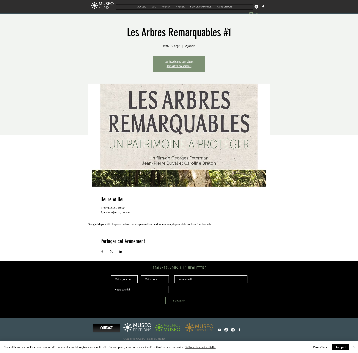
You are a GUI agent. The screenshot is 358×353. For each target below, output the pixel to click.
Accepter (340, 347)
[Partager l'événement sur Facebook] (102, 251)
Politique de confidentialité (200, 347)
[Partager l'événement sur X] (111, 251)
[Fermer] (353, 347)
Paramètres (320, 347)
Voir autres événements (179, 66)
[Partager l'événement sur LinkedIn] (120, 251)
